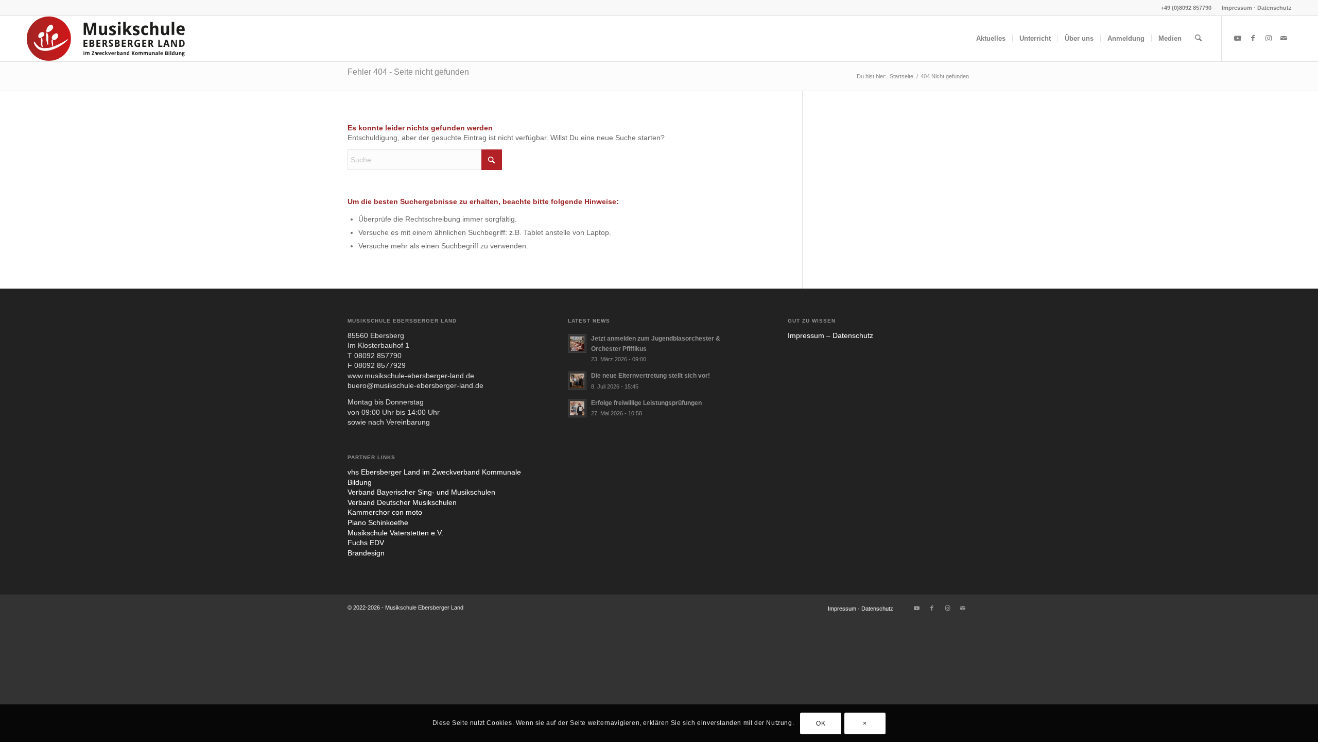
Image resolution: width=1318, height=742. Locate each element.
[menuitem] (1254, 7)
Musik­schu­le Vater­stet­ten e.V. (395, 533)
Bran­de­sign (366, 553)
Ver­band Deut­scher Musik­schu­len (402, 502)
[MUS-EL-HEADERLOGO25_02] (106, 38)
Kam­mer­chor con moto (385, 512)
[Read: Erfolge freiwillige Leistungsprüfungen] (577, 408)
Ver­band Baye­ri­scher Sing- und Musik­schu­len (421, 492)
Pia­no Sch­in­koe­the (378, 522)
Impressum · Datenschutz (1257, 8)
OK (820, 723)
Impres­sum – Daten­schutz (830, 335)
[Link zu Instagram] (1268, 38)
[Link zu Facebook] (1253, 38)
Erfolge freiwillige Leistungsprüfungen (646, 403)
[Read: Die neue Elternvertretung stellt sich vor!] (577, 381)
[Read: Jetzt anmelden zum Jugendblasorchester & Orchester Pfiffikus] (577, 343)
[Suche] (1198, 38)
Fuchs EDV (366, 542)
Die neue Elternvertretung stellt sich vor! (650, 375)
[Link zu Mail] (1284, 38)
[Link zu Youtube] (1237, 38)
